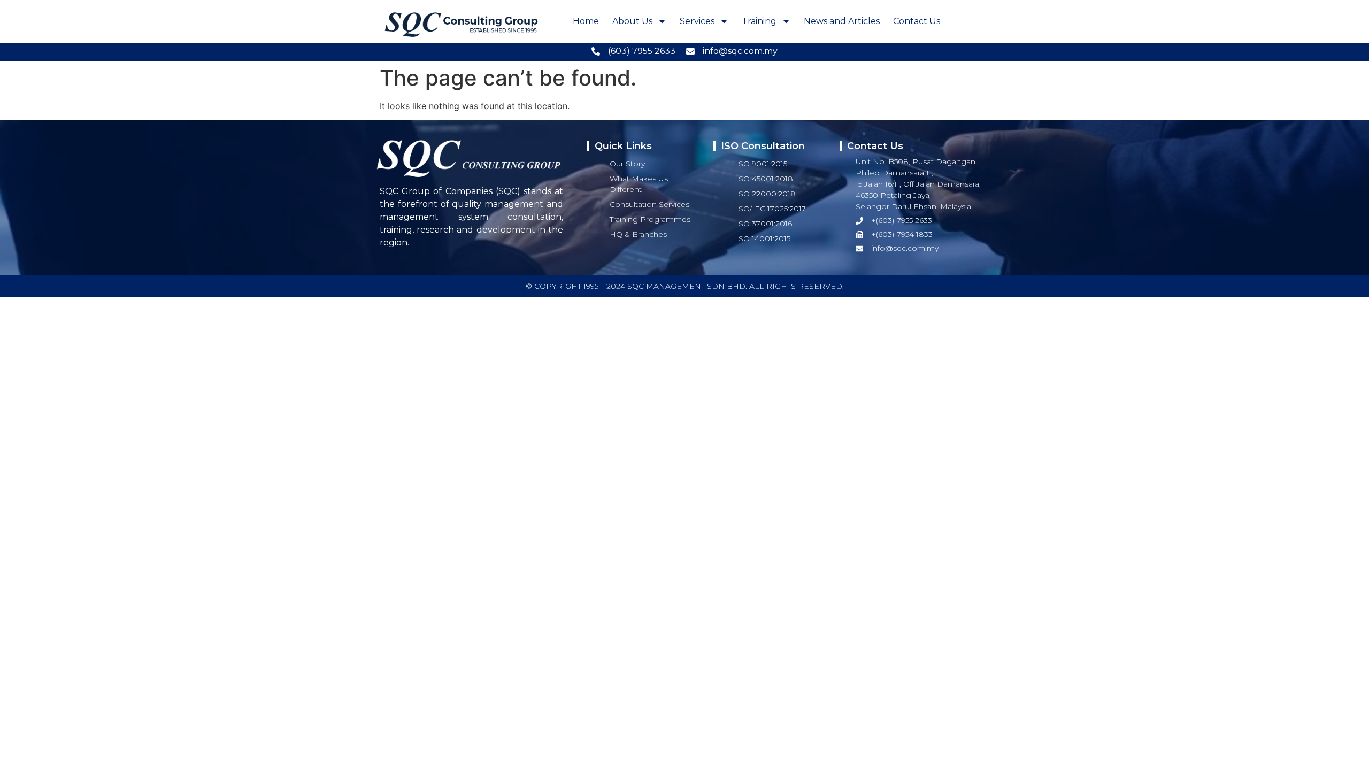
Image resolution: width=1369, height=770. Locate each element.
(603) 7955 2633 (641, 51)
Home (586, 21)
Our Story (627, 163)
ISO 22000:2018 (766, 193)
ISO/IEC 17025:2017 (771, 208)
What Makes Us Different (639, 184)
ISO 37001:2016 (764, 223)
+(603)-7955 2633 (901, 220)
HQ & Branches (638, 234)
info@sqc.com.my (740, 51)
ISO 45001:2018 (764, 178)
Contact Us (916, 21)
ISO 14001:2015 (763, 238)
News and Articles (842, 21)
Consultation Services (649, 204)
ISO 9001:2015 (761, 163)
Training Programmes (650, 219)
